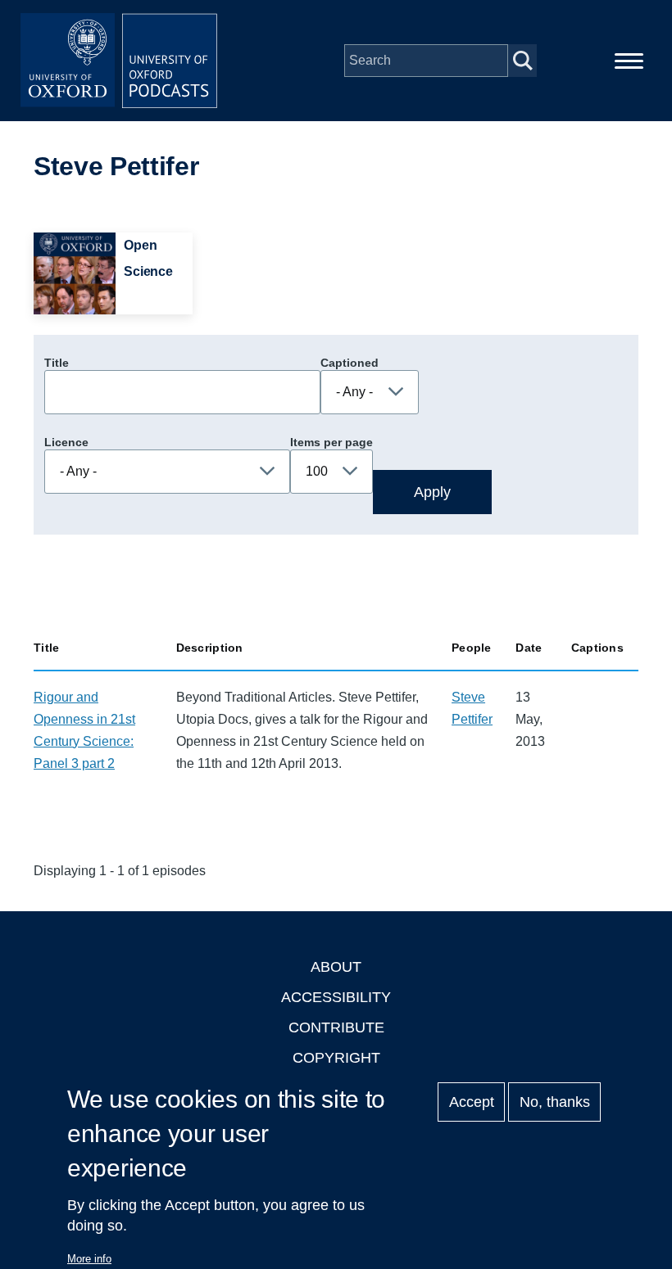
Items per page (331, 442)
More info (89, 1259)
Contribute (336, 1027)
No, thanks (555, 1102)
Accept (471, 1102)
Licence (66, 442)
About (336, 967)
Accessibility (336, 997)
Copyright (336, 1058)
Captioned (349, 362)
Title (56, 362)
